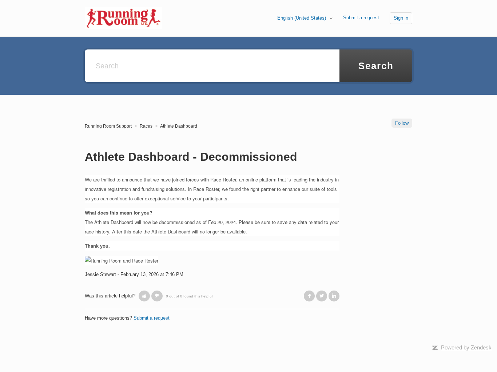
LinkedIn (334, 296)
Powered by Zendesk (466, 347)
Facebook (309, 296)
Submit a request (361, 17)
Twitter (321, 296)
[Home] (123, 17)
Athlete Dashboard (178, 126)
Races (146, 126)
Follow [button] (402, 123)
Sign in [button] (401, 18)
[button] (144, 296)
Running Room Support (108, 126)
